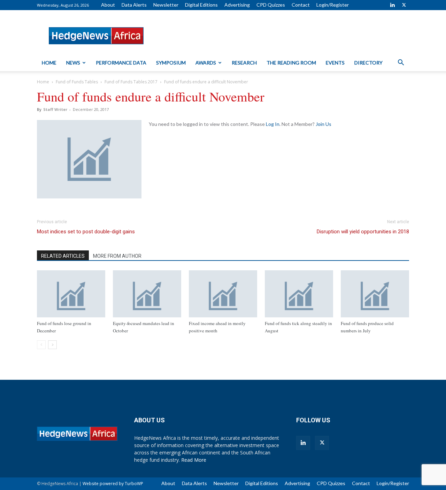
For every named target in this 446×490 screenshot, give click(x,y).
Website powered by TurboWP (113, 484)
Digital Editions (201, 5)
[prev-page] (41, 344)
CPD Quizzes (270, 5)
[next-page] (52, 344)
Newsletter (165, 5)
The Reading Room (291, 63)
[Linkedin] (392, 5)
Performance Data (121, 63)
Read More (193, 460)
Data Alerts (134, 5)
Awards (205, 63)
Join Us (323, 124)
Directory (368, 63)
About (108, 5)
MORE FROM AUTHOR (117, 256)
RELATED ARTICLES (63, 256)
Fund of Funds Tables (77, 82)
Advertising (237, 5)
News (73, 63)
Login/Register (332, 5)
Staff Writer (55, 109)
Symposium (171, 63)
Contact (301, 5)
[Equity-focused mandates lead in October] (147, 293)
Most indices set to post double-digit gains (86, 231)
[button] (400, 63)
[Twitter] (404, 5)
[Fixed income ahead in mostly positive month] (223, 293)
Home (49, 63)
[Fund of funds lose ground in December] (71, 293)
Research (244, 63)
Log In (272, 124)
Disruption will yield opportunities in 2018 (363, 231)
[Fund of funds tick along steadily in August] (299, 293)
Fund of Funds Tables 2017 (131, 82)
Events (335, 63)
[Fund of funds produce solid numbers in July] (375, 293)
